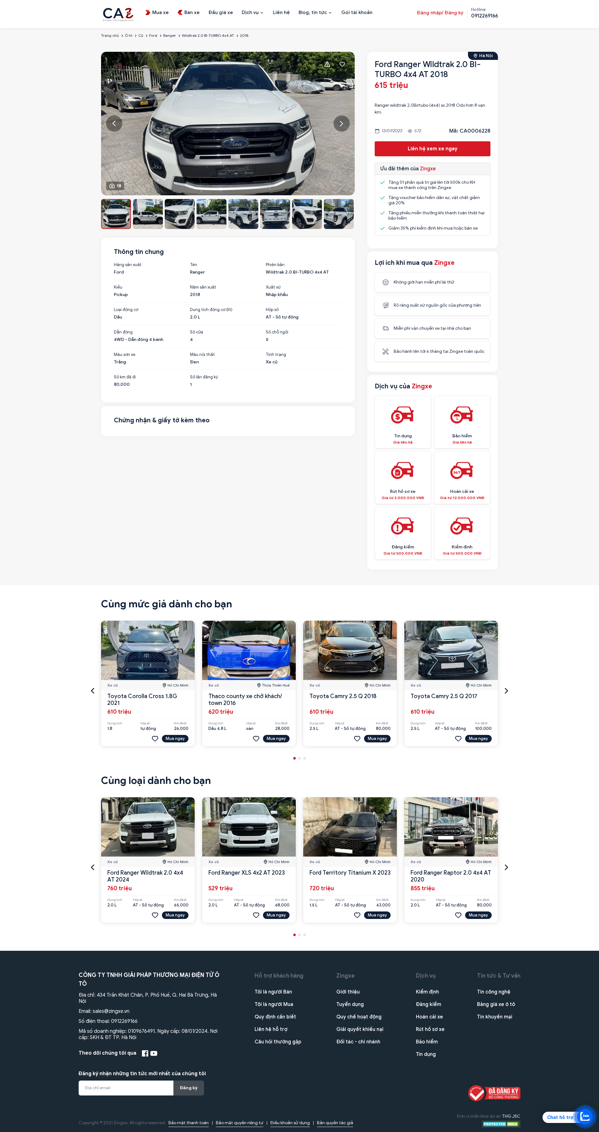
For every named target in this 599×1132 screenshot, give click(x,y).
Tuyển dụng (350, 1004)
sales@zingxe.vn (111, 1011)
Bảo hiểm (427, 1042)
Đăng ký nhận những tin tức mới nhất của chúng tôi (142, 1074)
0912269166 (124, 1021)
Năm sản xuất (203, 287)
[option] (228, 123)
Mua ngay (175, 738)
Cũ (140, 35)
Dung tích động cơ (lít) (211, 309)
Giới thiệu (348, 992)
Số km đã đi (125, 377)
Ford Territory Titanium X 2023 (350, 872)
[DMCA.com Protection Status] (501, 1123)
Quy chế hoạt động (359, 1017)
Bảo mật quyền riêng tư (239, 1122)
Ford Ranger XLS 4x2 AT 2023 (246, 872)
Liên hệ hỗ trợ (271, 1029)
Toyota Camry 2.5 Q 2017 (444, 696)
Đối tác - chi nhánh (358, 1042)
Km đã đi (180, 723)
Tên (193, 264)
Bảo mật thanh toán (188, 1122)
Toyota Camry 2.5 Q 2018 (343, 696)
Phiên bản (275, 264)
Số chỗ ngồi (277, 332)
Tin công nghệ (493, 992)
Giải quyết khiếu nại (359, 1029)
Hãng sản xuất (128, 264)
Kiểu (118, 287)
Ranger (169, 35)
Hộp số (272, 309)
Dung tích (114, 723)
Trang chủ (110, 35)
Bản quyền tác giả (335, 1122)
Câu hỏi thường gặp (278, 1042)
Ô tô (128, 35)
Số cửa (196, 332)
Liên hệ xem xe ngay (432, 149)
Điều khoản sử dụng (290, 1122)
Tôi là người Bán (273, 992)
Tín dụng (426, 1054)
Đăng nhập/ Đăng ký (440, 13)
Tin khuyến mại (494, 1017)
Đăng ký (188, 1088)
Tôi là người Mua (274, 1004)
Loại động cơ (126, 309)
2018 (244, 35)
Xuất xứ (273, 287)
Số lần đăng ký (204, 377)
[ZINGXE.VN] (118, 14)
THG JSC (511, 1116)
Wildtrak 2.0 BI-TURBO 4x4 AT (208, 35)
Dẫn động (123, 332)
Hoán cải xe (429, 1017)
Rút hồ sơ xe (430, 1029)
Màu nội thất (202, 354)
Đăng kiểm (428, 1004)
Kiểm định (427, 992)
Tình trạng (276, 354)
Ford (153, 35)
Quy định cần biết (275, 1017)
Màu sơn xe (124, 354)
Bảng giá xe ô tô (496, 1004)
